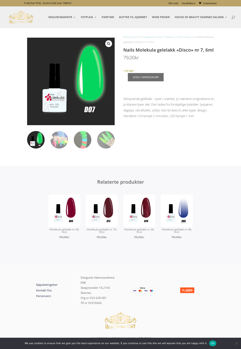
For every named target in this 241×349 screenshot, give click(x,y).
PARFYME (108, 17)
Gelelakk (169, 37)
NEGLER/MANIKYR (60, 17)
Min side (173, 3)
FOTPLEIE (87, 17)
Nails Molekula (185, 37)
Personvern (43, 296)
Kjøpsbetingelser (47, 285)
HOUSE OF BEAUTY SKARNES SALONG (199, 17)
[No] (236, 343)
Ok (212, 343)
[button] (108, 43)
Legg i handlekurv (146, 77)
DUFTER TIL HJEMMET (133, 17)
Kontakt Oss (44, 290)
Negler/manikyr (153, 37)
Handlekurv (188, 3)
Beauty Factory (132, 37)
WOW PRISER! (161, 17)
